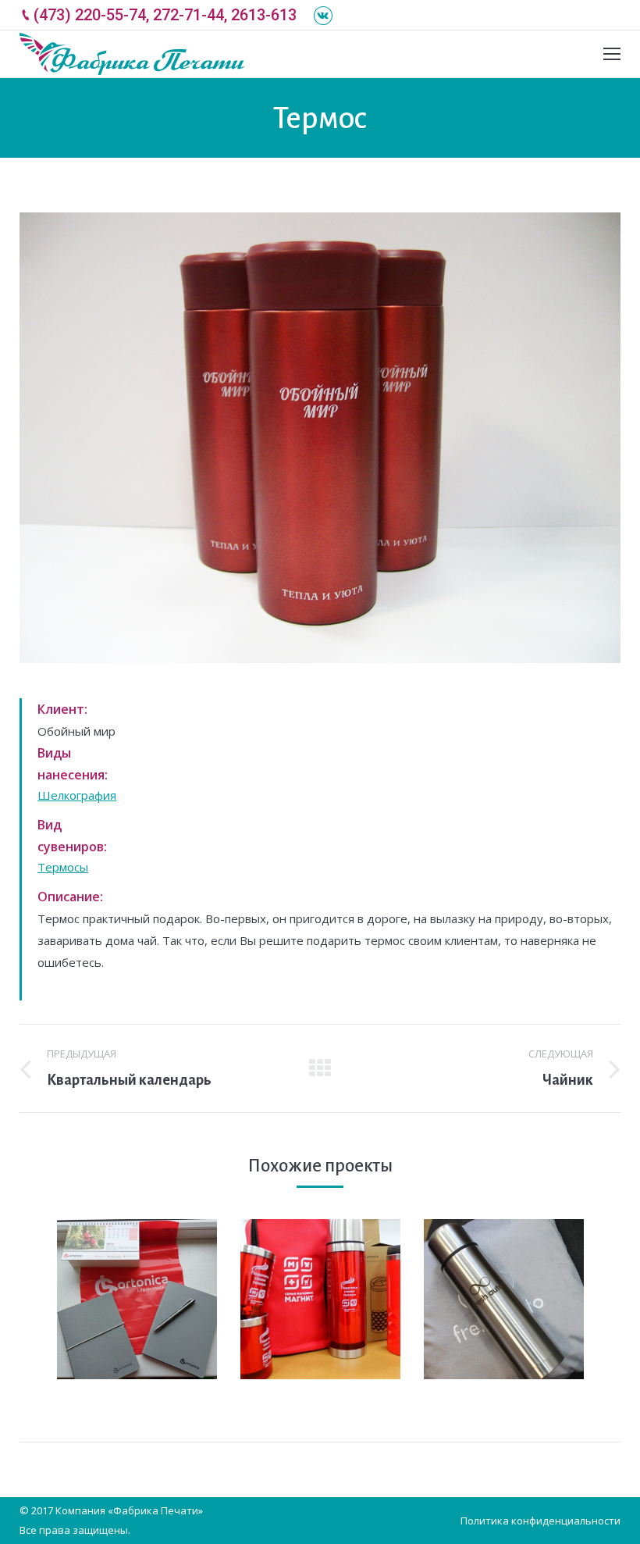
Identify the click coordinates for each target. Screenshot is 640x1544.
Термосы (62, 867)
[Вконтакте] (323, 15)
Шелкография (76, 795)
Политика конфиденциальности (540, 1521)
